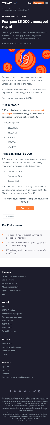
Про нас (5, 367)
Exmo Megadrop (9, 331)
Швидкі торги (8, 280)
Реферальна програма (12, 314)
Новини (5, 370)
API (3, 306)
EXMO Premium (8, 310)
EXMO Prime (7, 321)
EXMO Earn (7, 328)
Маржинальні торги (10, 287)
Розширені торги (9, 283)
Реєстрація (38, 3)
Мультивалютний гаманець (14, 276)
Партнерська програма (12, 317)
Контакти (6, 374)
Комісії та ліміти (9, 351)
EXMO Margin (8, 216)
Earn (4, 294)
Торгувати (25, 208)
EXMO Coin (7, 324)
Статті (4, 354)
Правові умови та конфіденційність (17, 377)
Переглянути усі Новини (15, 16)
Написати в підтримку (11, 347)
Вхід (29, 3)
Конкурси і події (7, 43)
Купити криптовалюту (11, 290)
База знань (7, 344)
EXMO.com (18, 43)
